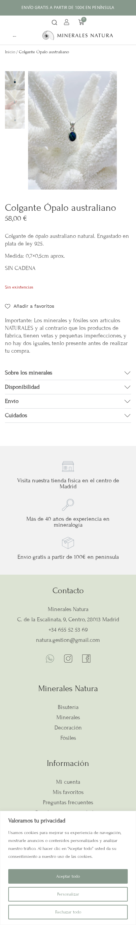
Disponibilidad (22, 386)
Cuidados (16, 415)
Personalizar (68, 894)
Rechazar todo (68, 912)
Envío (11, 401)
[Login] (67, 23)
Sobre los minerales (28, 372)
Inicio (10, 52)
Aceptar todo (68, 876)
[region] (68, 868)
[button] (54, 23)
